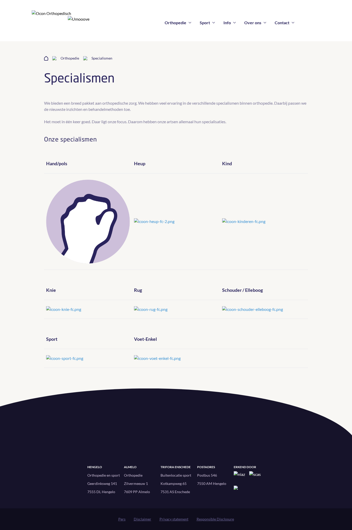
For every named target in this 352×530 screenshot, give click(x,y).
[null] (88, 221)
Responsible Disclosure (215, 519)
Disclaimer (142, 519)
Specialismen (101, 58)
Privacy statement (174, 519)
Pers (121, 519)
